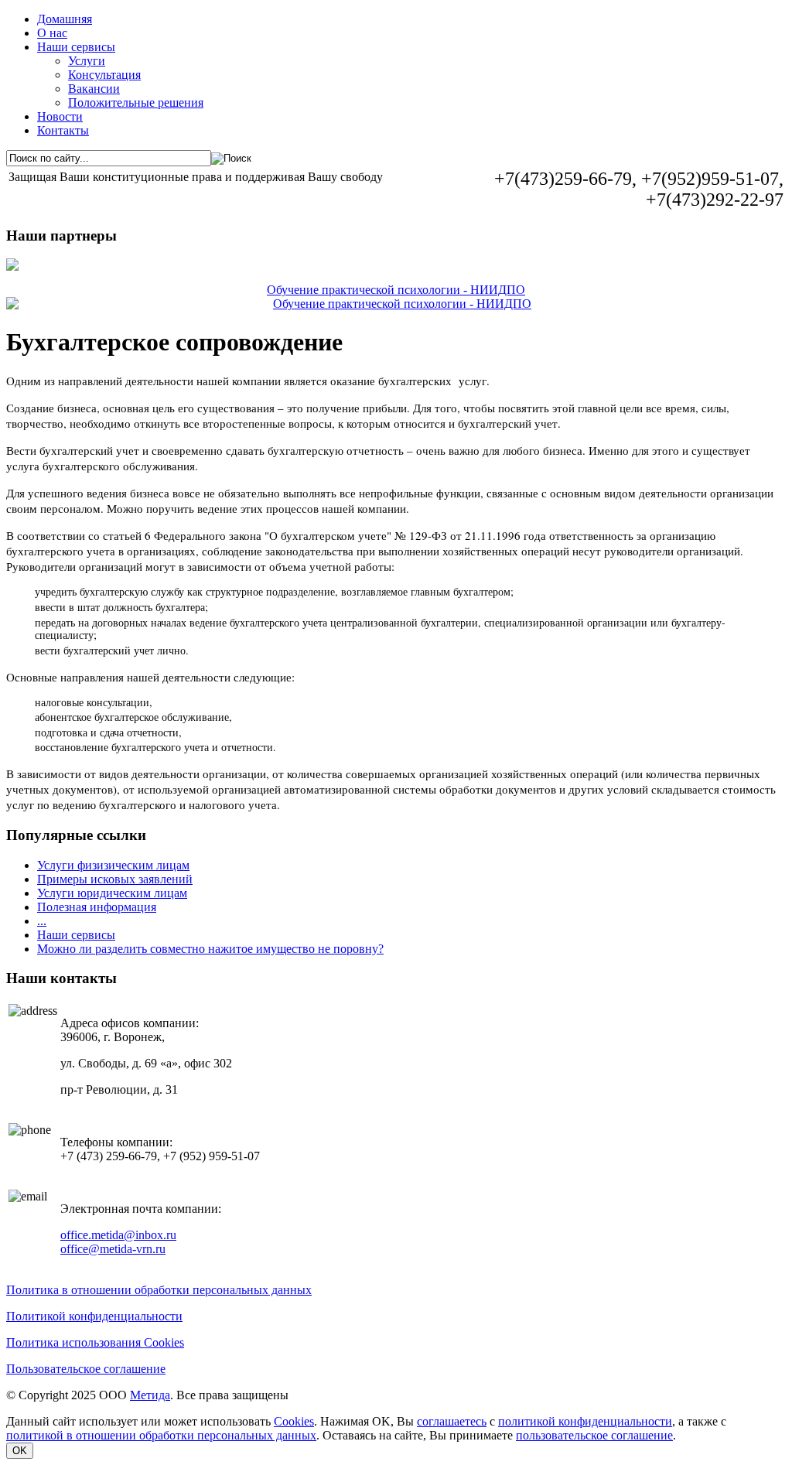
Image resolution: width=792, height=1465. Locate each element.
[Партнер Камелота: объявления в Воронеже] (396, 264)
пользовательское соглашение (594, 1435)
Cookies (294, 1421)
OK (19, 1450)
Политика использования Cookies (95, 1342)
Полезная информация (96, 906)
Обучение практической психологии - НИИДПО (396, 289)
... (41, 920)
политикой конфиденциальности (585, 1421)
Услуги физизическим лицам (113, 865)
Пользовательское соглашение (86, 1368)
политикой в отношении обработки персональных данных (161, 1435)
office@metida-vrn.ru (113, 1248)
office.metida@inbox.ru (118, 1234)
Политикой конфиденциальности (94, 1316)
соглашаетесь (451, 1421)
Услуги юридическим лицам (112, 893)
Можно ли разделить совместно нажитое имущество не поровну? (210, 948)
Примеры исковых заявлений (115, 879)
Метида (150, 1395)
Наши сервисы (76, 934)
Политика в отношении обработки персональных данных (159, 1289)
